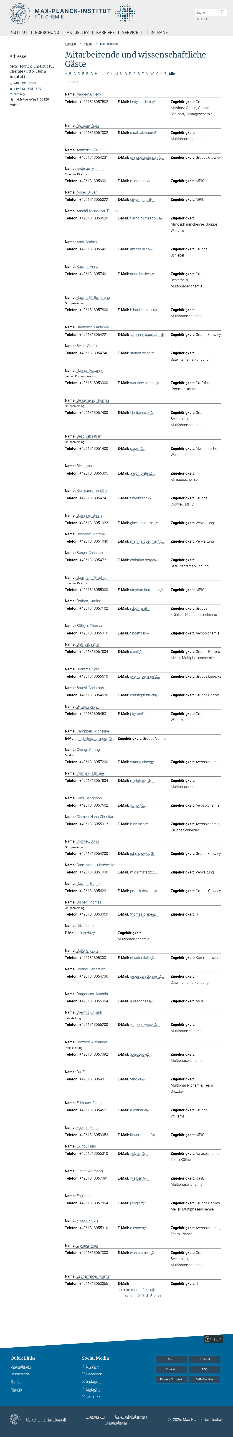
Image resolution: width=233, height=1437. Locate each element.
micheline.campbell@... (96, 738)
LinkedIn (93, 1389)
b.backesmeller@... (145, 310)
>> (160, 1296)
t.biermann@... (142, 498)
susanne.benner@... (146, 383)
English (201, 19)
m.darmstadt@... (143, 872)
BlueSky (92, 1366)
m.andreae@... (141, 181)
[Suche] (222, 12)
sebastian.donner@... (147, 976)
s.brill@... (137, 651)
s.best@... (138, 448)
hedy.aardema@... (144, 102)
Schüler (17, 1381)
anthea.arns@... (142, 249)
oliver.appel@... (142, 199)
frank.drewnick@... (145, 1024)
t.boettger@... (141, 633)
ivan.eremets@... (143, 1253)
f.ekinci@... (139, 1153)
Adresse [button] (18, 56)
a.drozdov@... (141, 1054)
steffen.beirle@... (143, 353)
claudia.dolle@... (143, 958)
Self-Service (204, 1379)
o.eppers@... (140, 1228)
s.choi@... (138, 805)
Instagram (94, 1381)
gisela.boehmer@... (145, 523)
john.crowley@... (143, 853)
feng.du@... (139, 1079)
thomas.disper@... (144, 914)
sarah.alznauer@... (145, 133)
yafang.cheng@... (144, 762)
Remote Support (171, 1379)
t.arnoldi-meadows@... (148, 218)
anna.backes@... (143, 274)
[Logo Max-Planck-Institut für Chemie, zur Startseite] (95, 13)
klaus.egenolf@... (144, 1135)
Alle (172, 74)
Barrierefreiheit (117, 1422)
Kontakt (171, 1369)
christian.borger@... (145, 560)
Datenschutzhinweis (131, 1416)
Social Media (95, 1358)
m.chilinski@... (142, 780)
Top (217, 1339)
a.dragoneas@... (143, 1001)
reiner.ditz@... (88, 933)
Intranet (160, 33)
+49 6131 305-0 (24, 83)
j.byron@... (138, 714)
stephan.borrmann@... (148, 590)
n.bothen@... (140, 608)
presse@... (20, 94)
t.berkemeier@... (143, 412)
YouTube (93, 1397)
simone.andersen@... (147, 157)
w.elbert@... (139, 1178)
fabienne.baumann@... (148, 334)
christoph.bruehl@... (146, 695)
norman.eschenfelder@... (137, 1290)
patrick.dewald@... (145, 891)
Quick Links (23, 1358)
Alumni (16, 1389)
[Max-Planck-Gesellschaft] (18, 1419)
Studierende (20, 1374)
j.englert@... (139, 1203)
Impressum (96, 1416)
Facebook (94, 1374)
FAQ (204, 1369)
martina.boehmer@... (147, 541)
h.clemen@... (140, 824)
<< (126, 1296)
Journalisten (21, 1366)
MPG (171, 1359)
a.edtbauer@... (141, 1110)
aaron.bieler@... (142, 473)
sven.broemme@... (145, 676)
